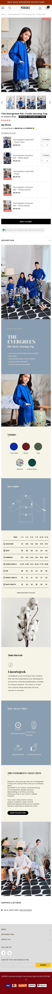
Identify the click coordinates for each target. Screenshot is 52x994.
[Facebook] (3, 953)
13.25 (27, 564)
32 (36, 551)
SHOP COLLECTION (18, 813)
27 (41, 578)
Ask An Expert (26, 910)
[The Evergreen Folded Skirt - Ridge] (7, 174)
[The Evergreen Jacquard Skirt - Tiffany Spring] (7, 206)
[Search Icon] (9, 8)
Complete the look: (8, 133)
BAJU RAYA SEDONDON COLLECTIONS (26, 2)
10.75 (22, 564)
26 (22, 551)
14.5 (46, 544)
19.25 (46, 564)
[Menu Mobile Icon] (2, 7)
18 (27, 578)
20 (27, 584)
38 (46, 571)
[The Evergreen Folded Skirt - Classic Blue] (7, 142)
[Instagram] (9, 953)
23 (32, 584)
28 (27, 551)
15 (22, 578)
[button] (6, 120)
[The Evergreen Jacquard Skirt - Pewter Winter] (7, 158)
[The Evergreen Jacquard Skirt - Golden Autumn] (7, 190)
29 (41, 584)
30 (32, 551)
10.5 (26, 544)
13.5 (41, 544)
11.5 (31, 544)
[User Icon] (40, 8)
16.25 (36, 564)
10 (22, 544)
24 (37, 578)
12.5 (36, 544)
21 (31, 578)
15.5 (41, 557)
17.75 (41, 564)
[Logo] (26, 7)
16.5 (46, 557)
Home (3, 14)
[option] (26, 55)
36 (46, 551)
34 (41, 551)
